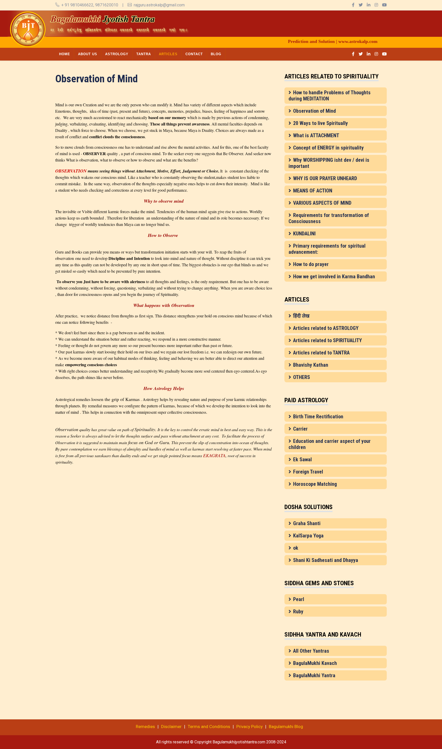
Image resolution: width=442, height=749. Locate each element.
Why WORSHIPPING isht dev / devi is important (329, 163)
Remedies (145, 726)
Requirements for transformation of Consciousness (329, 218)
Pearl (298, 599)
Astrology (116, 54)
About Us (87, 54)
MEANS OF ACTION (312, 191)
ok (295, 548)
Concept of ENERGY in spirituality (328, 148)
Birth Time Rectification (318, 416)
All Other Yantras (311, 651)
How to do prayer (311, 264)
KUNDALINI (304, 234)
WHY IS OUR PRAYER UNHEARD (325, 178)
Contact (194, 54)
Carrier (300, 429)
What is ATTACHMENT (316, 135)
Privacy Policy (249, 726)
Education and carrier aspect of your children (330, 444)
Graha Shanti (307, 523)
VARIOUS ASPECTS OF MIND (322, 203)
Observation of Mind (314, 111)
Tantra (143, 54)
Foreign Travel (308, 472)
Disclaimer (171, 726)
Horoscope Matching (315, 484)
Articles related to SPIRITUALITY (327, 340)
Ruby (298, 611)
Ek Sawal (302, 459)
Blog (216, 54)
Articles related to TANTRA (321, 353)
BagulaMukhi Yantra (314, 675)
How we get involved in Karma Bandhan (334, 276)
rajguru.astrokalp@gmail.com (159, 5)
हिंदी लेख (301, 316)
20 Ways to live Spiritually (320, 123)
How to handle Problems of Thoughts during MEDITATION (330, 95)
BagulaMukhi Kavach (315, 663)
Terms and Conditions (209, 726)
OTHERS (301, 377)
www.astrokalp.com (345, 41)
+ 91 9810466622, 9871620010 (89, 5)
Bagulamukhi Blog (286, 726)
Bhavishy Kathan (310, 365)
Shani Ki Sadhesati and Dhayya (325, 560)
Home (64, 54)
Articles (168, 54)
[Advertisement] (270, 21)
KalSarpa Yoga (308, 536)
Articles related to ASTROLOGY (326, 328)
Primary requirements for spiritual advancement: (327, 249)
